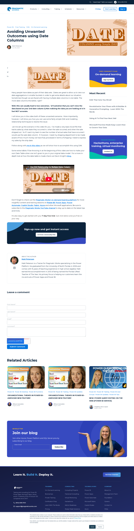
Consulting (45, 9)
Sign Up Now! (108, 80)
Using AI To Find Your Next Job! (102, 118)
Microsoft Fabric (90, 501)
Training (57, 9)
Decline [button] (100, 527)
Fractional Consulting (72, 494)
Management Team (111, 494)
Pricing (98, 9)
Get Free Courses (111, 474)
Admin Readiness (70, 505)
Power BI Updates (75, 392)
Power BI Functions (36, 392)
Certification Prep (51, 501)
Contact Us (108, 151)
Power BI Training (62, 392)
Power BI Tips (114, 394)
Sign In (122, 9)
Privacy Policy (77, 518)
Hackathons (69, 501)
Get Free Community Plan (46, 234)
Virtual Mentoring (71, 498)
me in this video (33, 146)
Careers (106, 501)
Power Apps (61, 203)
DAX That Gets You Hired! (100, 100)
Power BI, (10, 27)
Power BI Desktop (21, 392)
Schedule (68, 9)
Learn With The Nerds (52, 505)
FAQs (106, 509)
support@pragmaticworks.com (26, 506)
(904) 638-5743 (122, 2)
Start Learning (110, 9)
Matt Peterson (17, 46)
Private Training (50, 498)
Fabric (36, 205)
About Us (107, 490)
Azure (42, 205)
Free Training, (20, 27)
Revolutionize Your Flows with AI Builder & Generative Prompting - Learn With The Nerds (107, 109)
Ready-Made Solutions (72, 509)
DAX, (28, 27)
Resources (80, 9)
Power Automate (90, 498)
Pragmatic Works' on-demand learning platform (56, 200)
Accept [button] (92, 527)
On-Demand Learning (39, 27)
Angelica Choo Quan (101, 406)
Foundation (108, 498)
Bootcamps (49, 494)
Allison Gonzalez (18, 404)
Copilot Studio (27, 205)
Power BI (10, 392)
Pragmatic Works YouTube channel (40, 208)
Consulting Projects (71, 490)
